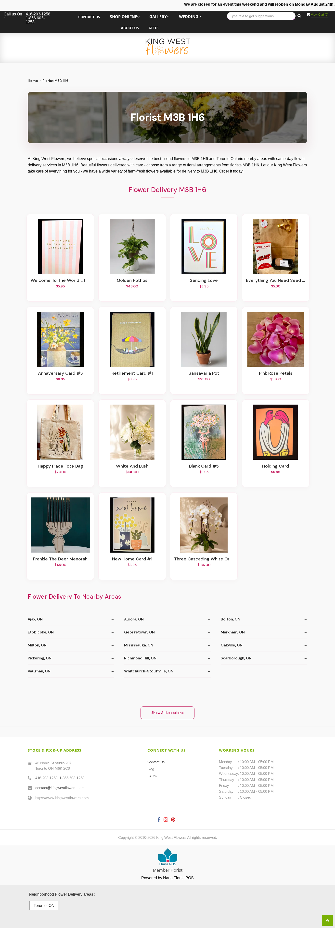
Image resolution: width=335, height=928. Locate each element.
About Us (130, 27)
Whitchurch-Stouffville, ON (148, 671)
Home (33, 80)
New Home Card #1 (132, 559)
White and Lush (132, 466)
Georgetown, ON (139, 632)
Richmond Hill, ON (140, 658)
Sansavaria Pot (204, 373)
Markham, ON (233, 632)
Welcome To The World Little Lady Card (60, 280)
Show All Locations (167, 712)
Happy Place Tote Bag (60, 466)
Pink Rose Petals (275, 373)
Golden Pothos (132, 280)
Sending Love (204, 280)
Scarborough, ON (236, 658)
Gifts (153, 27)
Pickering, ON (40, 658)
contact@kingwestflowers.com (60, 788)
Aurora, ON (134, 619)
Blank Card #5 (204, 466)
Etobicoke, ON (41, 632)
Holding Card (275, 466)
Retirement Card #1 (132, 373)
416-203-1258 (46, 778)
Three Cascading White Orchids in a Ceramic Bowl (203, 559)
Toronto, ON (44, 905)
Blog (150, 769)
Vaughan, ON (39, 671)
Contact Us (89, 16)
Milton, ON (37, 645)
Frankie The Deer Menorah (60, 559)
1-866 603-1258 (71, 778)
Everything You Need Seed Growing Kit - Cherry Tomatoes (275, 280)
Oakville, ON (232, 645)
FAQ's (152, 776)
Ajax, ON (35, 619)
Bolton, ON (230, 619)
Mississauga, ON (138, 645)
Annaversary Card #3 (60, 373)
